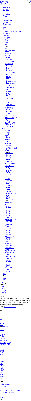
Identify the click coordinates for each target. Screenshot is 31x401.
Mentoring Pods (8, 149)
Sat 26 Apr (6, 39)
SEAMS (7, 99)
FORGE (7, 73)
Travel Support (5, 15)
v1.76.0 (7, 326)
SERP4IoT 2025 (2, 376)
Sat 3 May (6, 44)
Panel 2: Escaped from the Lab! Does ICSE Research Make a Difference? (13, 30)
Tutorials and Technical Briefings (9, 57)
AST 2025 (1, 348)
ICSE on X (4, 397)
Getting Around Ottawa (6, 13)
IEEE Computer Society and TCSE (7, 20)
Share (1, 319)
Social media (4, 12)
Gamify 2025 (1, 364)
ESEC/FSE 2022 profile (5, 290)
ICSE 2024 (4, 276)
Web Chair (7, 206)
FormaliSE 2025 (2, 351)
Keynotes (4, 28)
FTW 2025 (1, 363)
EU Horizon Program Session (6, 38)
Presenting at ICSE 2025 (6, 10)
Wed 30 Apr (6, 42)
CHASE (7, 69)
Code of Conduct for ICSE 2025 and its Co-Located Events (7, 392)
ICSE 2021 (4, 278)
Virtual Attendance (5, 9)
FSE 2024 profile (4, 291)
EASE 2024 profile (4, 288)
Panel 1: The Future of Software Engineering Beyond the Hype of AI (13, 31)
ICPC (7, 80)
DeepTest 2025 (2, 360)
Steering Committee (8, 155)
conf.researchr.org (4, 326)
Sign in (3, 281)
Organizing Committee (7, 130)
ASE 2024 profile (4, 286)
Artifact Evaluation (7, 52)
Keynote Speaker (8, 215)
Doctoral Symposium (7, 55)
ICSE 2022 (4, 277)
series (4, 283)
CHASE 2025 (2, 349)
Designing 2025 (2, 361)
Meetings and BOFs (7, 60)
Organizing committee (9, 224)
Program (3, 25)
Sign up (3, 282)
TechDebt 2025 (2, 355)
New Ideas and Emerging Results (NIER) (10, 50)
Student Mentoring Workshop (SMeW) (9, 61)
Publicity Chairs (8, 260)
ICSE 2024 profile (4, 292)
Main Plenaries (2, 330)
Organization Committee (9, 212)
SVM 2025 (1, 378)
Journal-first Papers (7, 51)
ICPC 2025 (1, 352)
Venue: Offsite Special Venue (6, 7)
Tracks (2, 45)
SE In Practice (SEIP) (7, 49)
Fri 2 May (6, 43)
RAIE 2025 (1, 372)
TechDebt (7, 102)
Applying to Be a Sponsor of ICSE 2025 (8, 24)
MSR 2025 (1, 354)
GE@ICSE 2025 (2, 365)
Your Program (5, 26)
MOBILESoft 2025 (2, 353)
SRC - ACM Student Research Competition (10, 59)
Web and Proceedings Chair (9, 229)
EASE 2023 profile (4, 287)
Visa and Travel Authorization (6, 14)
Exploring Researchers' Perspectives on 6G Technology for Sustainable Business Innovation (13, 316)
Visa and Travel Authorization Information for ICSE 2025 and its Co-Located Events (10, 390)
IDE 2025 (1, 367)
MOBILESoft (8, 86)
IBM (3, 23)
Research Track (7, 48)
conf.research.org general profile (6, 285)
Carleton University (5, 22)
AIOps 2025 (1, 358)
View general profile (2, 320)
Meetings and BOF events (6, 33)
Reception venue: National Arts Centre (8, 8)
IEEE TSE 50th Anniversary (6, 37)
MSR (7, 89)
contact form (1, 325)
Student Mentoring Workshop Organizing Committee (12, 147)
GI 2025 (1, 366)
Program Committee (8, 136)
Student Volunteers (7, 62)
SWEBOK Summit (5, 36)
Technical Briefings (5, 32)
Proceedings (4, 27)
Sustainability (5, 17)
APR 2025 (1, 359)
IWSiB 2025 (1, 368)
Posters (6, 54)
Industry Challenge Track (8, 53)
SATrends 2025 (2, 374)
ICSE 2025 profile (2, 284)
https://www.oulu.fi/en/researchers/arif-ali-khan (10, 307)
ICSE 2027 (4, 274)
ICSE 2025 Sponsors (5, 19)
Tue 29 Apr (6, 41)
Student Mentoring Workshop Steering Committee (12, 148)
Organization (3, 128)
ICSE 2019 (4, 279)
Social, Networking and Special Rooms (5, 343)
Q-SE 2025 (1, 371)
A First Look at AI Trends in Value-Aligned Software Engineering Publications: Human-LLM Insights (14, 313)
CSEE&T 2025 (2, 350)
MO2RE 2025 (2, 369)
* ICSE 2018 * (5, 280)
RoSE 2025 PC (8, 249)
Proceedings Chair (8, 270)
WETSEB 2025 (2, 379)
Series (4, 273)
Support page (1, 327)
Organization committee (9, 180)
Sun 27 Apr (6, 40)
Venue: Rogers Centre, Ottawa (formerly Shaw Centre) (9, 6)
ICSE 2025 (1, 283)
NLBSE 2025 (2, 370)
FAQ (4, 18)
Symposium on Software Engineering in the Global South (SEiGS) (13, 58)
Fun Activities (5, 11)
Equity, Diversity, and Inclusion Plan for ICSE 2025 (6, 393)
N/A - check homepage (9, 201)
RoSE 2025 (1, 373)
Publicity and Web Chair (9, 221)
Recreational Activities (6, 35)
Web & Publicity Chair (9, 255)
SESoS (1, 377)
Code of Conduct (5, 16)
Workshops (6, 56)
